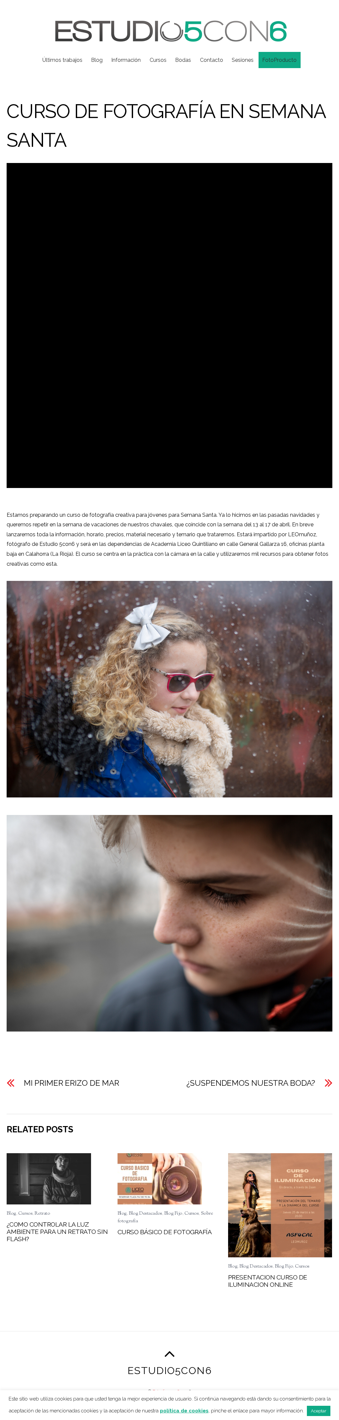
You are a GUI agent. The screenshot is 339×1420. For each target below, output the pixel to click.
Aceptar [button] (318, 1410)
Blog (97, 60)
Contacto (211, 60)
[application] (169, 325)
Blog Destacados (145, 1213)
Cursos (158, 60)
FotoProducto (279, 60)
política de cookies (184, 1411)
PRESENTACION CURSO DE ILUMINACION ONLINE (267, 1281)
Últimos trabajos (62, 60)
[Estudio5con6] (169, 37)
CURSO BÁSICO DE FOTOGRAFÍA (165, 1232)
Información (126, 60)
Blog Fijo (173, 1213)
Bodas (183, 60)
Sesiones (243, 60)
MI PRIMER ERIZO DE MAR (71, 1083)
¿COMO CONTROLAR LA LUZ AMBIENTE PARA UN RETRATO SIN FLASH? (57, 1231)
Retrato (42, 1213)
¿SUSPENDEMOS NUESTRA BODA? (250, 1083)
